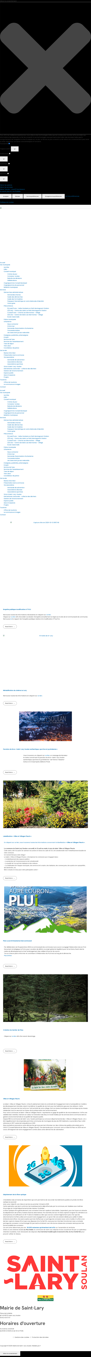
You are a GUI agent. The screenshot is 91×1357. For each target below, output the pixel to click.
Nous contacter (12, 452)
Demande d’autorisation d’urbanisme (20, 456)
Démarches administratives (13, 420)
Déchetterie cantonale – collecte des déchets (20, 496)
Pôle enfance (8, 434)
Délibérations (12, 408)
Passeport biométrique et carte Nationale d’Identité (25, 429)
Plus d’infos (8, 956)
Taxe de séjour (9, 471)
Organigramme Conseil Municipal (15, 411)
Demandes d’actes (14, 423)
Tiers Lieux (7, 474)
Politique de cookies (7, 202)
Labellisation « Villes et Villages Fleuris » (17, 836)
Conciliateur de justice (11, 476)
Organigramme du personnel (14, 413)
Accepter (6, 196)
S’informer (11, 454)
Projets (6, 505)
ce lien (48, 615)
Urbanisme (7, 449)
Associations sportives (15, 492)
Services (3, 418)
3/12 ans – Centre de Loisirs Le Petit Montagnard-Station (26, 438)
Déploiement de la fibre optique (14, 1195)
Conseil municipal (10, 399)
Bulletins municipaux (11, 415)
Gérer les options (6, 185)
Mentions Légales (6, 1337)
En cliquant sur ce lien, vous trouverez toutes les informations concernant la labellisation (44, 842)
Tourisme (3, 508)
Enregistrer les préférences (53, 196)
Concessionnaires (13, 458)
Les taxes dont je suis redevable (18, 460)
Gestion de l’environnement (13, 499)
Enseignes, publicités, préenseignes (16, 463)
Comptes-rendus (13, 404)
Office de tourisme (10, 510)
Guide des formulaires (15, 427)
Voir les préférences (32, 196)
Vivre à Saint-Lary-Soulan (13, 494)
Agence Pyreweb (47, 1346)
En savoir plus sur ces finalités (10, 191)
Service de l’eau (9, 467)
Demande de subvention (16, 488)
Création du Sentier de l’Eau (13, 1030)
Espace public (9, 501)
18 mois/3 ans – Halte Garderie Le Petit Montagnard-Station (28, 436)
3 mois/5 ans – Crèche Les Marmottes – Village (23, 441)
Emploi (6, 465)
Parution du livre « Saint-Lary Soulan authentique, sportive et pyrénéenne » (30, 749)
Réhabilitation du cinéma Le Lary (15, 690)
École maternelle (13, 445)
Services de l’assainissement (14, 469)
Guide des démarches (15, 425)
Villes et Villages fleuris (11, 1099)
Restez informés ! (10, 481)
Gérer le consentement (10, 1353)
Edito (5, 397)
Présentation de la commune (14, 483)
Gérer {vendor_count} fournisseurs (12, 189)
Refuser (17, 196)
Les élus (6, 395)
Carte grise (11, 431)
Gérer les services (6, 187)
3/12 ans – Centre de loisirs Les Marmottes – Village (25, 443)
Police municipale (10, 447)
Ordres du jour (12, 402)
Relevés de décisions (14, 406)
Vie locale (3, 478)
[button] (45, 68)
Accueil (2, 390)
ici (11, 619)
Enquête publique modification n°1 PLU (17, 609)
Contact (3, 515)
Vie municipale (5, 393)
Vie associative (9, 485)
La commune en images (12, 512)
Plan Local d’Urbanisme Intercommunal (17, 941)
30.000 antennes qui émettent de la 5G (41, 1228)
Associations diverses (14, 490)
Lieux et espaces (9, 503)
